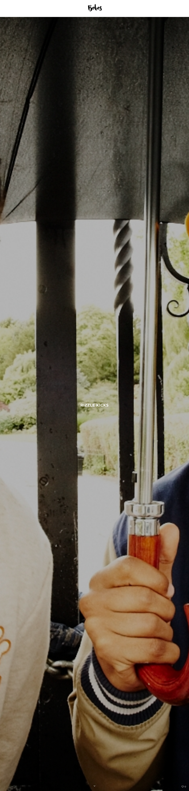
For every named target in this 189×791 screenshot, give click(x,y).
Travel (100, 401)
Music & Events (91, 401)
